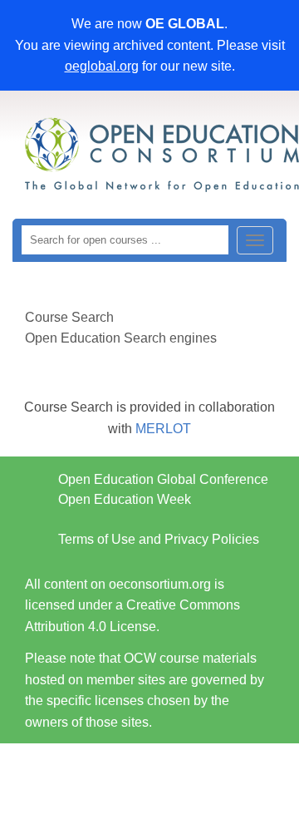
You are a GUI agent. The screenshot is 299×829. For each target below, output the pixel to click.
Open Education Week (124, 499)
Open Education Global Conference (163, 479)
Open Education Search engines (121, 338)
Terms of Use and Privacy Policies (158, 539)
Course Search (69, 317)
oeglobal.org (102, 66)
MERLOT (163, 429)
